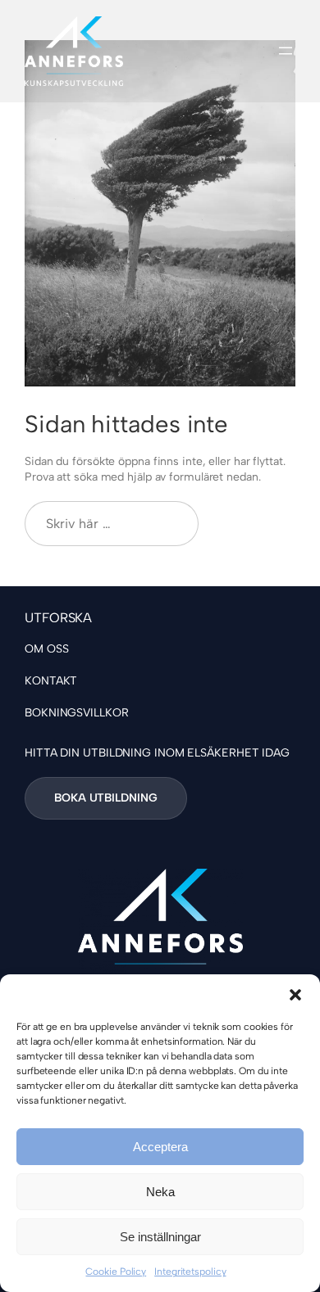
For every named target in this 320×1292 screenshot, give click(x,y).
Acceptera (160, 1147)
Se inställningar (160, 1237)
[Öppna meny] (285, 51)
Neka (160, 1192)
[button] (295, 995)
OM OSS (46, 649)
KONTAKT (51, 681)
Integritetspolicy (190, 1271)
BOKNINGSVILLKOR (77, 713)
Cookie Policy (115, 1271)
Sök (254, 523)
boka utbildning (106, 798)
